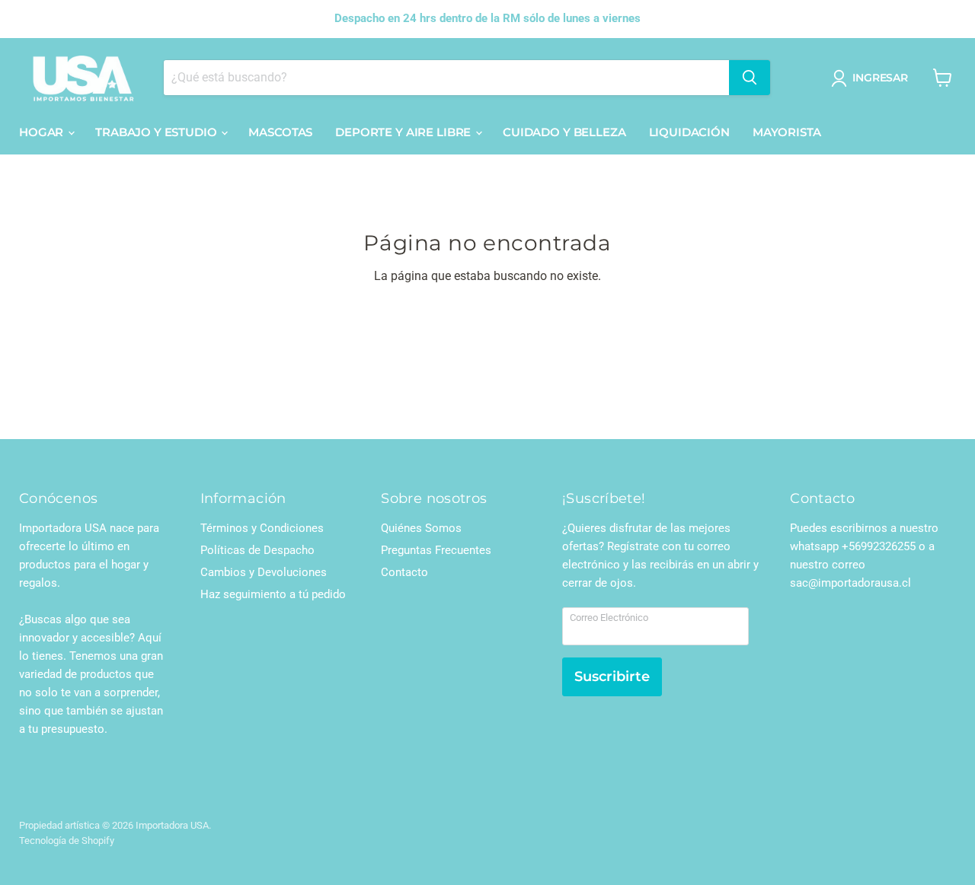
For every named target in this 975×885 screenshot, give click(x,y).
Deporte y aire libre (404, 132)
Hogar (42, 132)
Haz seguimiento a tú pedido (273, 594)
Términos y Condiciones (262, 528)
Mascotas (280, 132)
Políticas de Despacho (257, 550)
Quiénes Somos (421, 528)
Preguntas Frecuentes (436, 550)
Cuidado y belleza (564, 132)
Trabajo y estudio (157, 132)
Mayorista (787, 132)
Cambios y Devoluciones (263, 572)
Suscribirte (612, 676)
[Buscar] (749, 77)
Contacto (404, 572)
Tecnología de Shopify (66, 840)
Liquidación (689, 132)
